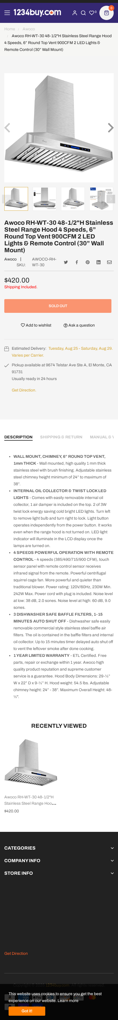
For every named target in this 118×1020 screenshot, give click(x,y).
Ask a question (81, 325)
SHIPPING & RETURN (61, 437)
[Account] (75, 12)
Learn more (68, 1001)
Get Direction (16, 953)
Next (111, 199)
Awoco (10, 259)
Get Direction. (24, 390)
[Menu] (7, 13)
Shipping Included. (21, 287)
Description (18, 437)
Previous (6, 199)
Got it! (26, 1011)
